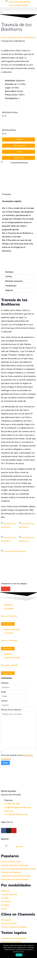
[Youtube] (13, 830)
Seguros (9, 290)
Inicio (3, 37)
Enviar (5, 763)
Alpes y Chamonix (9, 616)
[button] (18, 9)
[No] (34, 950)
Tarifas (8, 276)
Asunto (4, 700)
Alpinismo (29, 37)
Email (3, 692)
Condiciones (10, 285)
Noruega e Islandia (9, 665)
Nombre (4, 683)
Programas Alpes (15, 37)
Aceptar (19, 955)
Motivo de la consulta (11, 709)
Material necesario (14, 281)
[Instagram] (8, 830)
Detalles (9, 272)
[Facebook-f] (3, 830)
